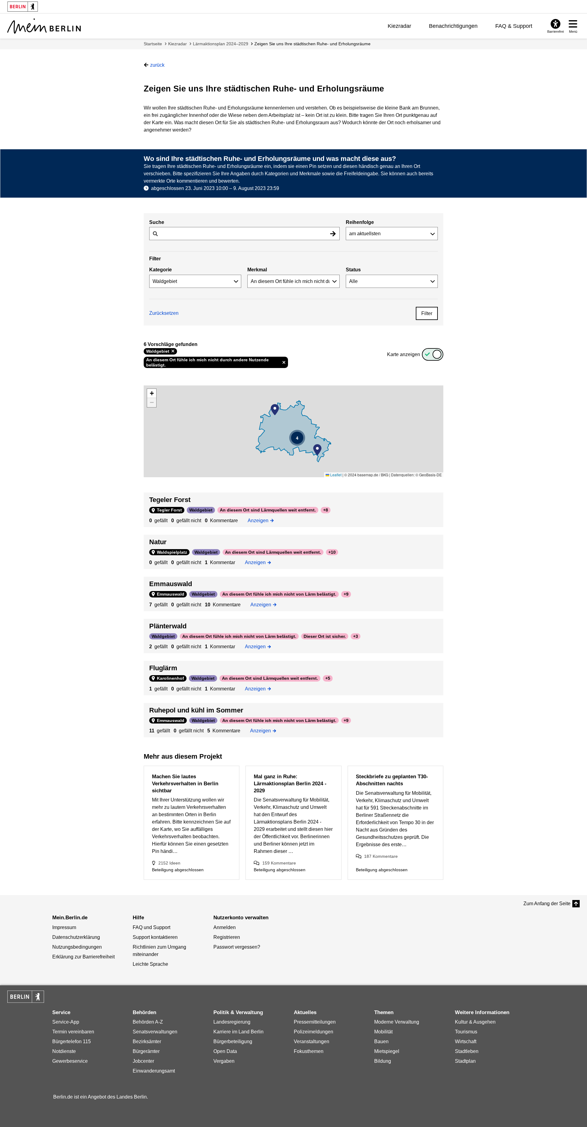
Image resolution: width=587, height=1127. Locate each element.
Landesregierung (231, 1022)
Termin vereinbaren (73, 1031)
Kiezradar (399, 26)
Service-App (65, 1022)
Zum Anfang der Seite (546, 903)
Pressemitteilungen (315, 1022)
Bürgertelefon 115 (71, 1041)
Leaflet (335, 474)
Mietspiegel (386, 1051)
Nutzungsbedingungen (77, 947)
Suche (156, 222)
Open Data (225, 1051)
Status (353, 269)
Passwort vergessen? (236, 947)
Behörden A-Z (148, 1022)
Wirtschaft (465, 1041)
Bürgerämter (146, 1051)
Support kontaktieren (155, 937)
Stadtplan (465, 1061)
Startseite (153, 43)
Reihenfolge (360, 222)
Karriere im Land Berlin (238, 1031)
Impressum (64, 927)
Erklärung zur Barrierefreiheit (83, 956)
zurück (157, 65)
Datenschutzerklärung (76, 937)
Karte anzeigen (403, 354)
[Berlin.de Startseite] (25, 997)
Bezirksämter (147, 1041)
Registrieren (226, 937)
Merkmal (257, 269)
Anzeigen (259, 520)
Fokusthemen (308, 1051)
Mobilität (383, 1031)
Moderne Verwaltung (396, 1022)
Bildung (382, 1061)
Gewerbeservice (70, 1061)
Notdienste (64, 1051)
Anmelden (224, 927)
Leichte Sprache (150, 964)
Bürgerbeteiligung (232, 1041)
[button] (274, 409)
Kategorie (160, 269)
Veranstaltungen (311, 1041)
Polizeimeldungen (313, 1031)
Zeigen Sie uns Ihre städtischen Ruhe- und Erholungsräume (312, 43)
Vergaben (223, 1061)
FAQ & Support (513, 26)
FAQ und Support (151, 927)
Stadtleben (466, 1051)
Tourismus (466, 1031)
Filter (426, 313)
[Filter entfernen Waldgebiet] (173, 351)
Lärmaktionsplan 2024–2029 (220, 43)
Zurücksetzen (164, 313)
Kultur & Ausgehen (475, 1022)
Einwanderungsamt (154, 1070)
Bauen (381, 1041)
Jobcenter (143, 1061)
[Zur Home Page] (44, 26)
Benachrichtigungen (453, 26)
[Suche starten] (333, 233)
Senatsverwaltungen (155, 1031)
